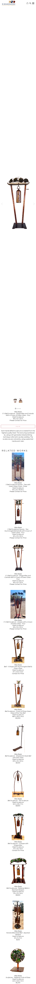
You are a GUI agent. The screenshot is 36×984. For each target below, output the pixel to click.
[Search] (30, 3)
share (18, 408)
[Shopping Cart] (27, 3)
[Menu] (33, 3)
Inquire (18, 426)
